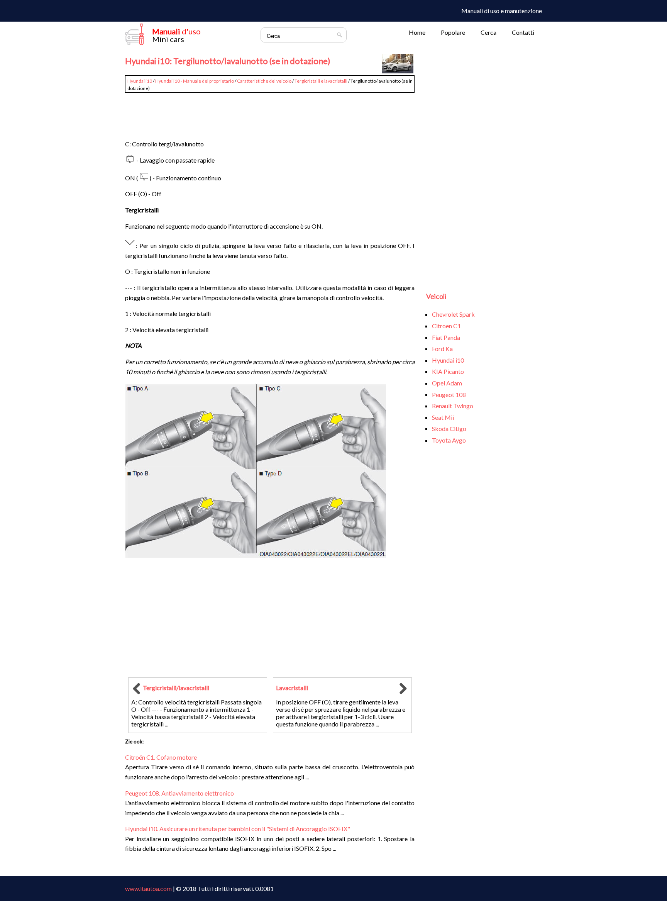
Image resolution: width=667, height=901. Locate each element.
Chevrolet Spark (453, 314)
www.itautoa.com (148, 888)
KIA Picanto (448, 371)
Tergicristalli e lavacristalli (321, 81)
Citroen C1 (446, 325)
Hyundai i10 (139, 81)
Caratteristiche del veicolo (264, 81)
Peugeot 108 (449, 394)
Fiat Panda (446, 337)
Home (417, 32)
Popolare (453, 32)
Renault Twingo (452, 405)
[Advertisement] (270, 112)
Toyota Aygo (449, 440)
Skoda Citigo (449, 428)
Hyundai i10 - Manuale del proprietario (194, 81)
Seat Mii (443, 417)
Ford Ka (442, 348)
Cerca (488, 32)
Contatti (523, 32)
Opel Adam (447, 383)
